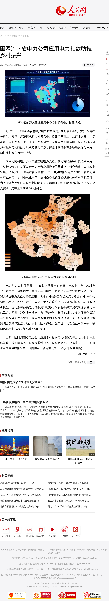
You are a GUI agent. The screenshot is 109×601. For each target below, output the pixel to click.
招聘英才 (42, 550)
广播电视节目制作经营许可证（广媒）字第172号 (28, 569)
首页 (2, 27)
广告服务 (52, 550)
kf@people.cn (27, 558)
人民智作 (76, 536)
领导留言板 (41, 536)
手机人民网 (29, 536)
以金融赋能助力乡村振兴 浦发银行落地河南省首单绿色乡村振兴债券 (34, 489)
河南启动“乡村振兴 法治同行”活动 (17, 483)
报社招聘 (32, 550)
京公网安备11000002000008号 (63, 578)
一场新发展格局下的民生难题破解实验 (24, 402)
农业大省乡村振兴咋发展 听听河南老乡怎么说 (71, 500)
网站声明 (91, 550)
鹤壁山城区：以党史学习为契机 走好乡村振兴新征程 (74, 489)
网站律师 (101, 550)
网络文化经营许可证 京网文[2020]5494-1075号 (55, 575)
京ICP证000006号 (41, 578)
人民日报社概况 (7, 550)
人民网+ (17, 536)
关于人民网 (21, 550)
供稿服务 (71, 550)
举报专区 (74, 27)
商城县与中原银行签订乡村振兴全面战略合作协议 (25, 495)
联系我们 (58, 553)
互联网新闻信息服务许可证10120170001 (36, 564)
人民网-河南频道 (37, 65)
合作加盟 (61, 550)
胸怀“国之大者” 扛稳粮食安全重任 (21, 382)
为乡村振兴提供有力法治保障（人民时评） (69, 483)
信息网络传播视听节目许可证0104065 (16, 575)
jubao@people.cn (90, 558)
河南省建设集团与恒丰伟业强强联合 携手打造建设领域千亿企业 (32, 500)
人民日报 (6, 536)
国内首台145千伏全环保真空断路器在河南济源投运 (73, 506)
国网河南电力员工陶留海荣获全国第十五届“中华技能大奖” (77, 495)
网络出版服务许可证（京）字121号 (92, 575)
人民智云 (64, 536)
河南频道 (13, 36)
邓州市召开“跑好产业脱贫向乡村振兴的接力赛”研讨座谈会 (29, 506)
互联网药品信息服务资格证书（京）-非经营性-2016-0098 (77, 569)
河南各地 (25, 36)
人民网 (3, 36)
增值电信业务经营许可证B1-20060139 (73, 564)
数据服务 (81, 550)
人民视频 (52, 536)
